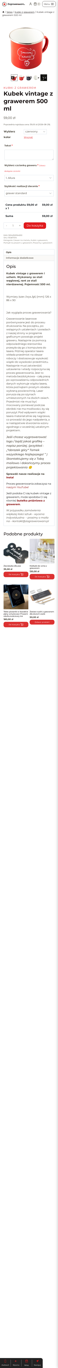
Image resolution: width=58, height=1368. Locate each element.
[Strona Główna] (3, 12)
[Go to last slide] (8, 48)
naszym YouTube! (17, 487)
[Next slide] (49, 48)
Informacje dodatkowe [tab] (20, 257)
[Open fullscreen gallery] (51, 70)
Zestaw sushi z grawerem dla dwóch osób (42, 612)
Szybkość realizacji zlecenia (21, 186)
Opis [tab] (8, 252)
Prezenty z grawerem (42, 243)
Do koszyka (35, 225)
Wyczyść (28, 137)
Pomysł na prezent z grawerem (18, 243)
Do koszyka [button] (14, 624)
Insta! (10, 477)
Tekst (8, 145)
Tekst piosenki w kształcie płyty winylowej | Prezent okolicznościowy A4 (16, 613)
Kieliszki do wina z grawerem (38, 567)
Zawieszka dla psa (12, 566)
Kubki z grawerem (20, 87)
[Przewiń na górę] (7, 1357)
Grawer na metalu (21, 240)
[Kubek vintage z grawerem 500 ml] (29, 48)
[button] (14, 77)
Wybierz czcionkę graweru (24, 168)
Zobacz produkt (42, 622)
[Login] (30, 4)
